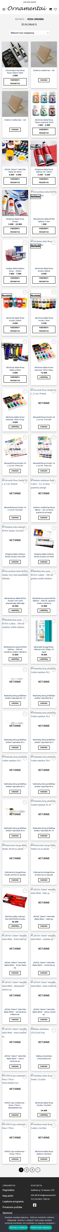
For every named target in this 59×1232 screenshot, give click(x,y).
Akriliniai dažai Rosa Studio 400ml (44, 269)
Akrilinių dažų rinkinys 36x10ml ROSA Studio (15, 917)
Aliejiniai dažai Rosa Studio (15, 220)
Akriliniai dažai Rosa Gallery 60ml (15, 368)
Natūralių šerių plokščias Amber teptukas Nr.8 (15, 829)
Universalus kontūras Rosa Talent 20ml (15, 71)
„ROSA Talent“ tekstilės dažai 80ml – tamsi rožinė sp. (43, 1011)
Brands (19, 19)
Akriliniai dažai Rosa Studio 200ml (15, 319)
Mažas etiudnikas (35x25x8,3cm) (44, 1057)
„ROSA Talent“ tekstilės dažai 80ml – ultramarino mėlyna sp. (15, 1011)
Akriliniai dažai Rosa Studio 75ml (44, 319)
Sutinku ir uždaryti (18, 1227)
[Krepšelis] (50, 9)
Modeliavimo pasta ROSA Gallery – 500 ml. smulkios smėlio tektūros (15, 649)
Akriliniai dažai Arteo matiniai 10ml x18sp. (44, 368)
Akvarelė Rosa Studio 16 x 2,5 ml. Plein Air (44, 464)
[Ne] (55, 1223)
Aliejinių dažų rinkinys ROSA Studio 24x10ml (15, 555)
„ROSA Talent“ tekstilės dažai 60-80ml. (15, 170)
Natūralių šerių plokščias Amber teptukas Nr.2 (44, 696)
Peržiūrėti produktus (15, 81)
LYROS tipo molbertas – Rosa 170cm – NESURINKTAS (15, 1105)
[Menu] (4, 9)
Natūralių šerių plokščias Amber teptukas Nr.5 (15, 785)
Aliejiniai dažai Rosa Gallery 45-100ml (44, 170)
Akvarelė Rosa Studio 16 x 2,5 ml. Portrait (15, 508)
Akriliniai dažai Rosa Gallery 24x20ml (44, 1152)
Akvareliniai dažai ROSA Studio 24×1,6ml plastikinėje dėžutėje (15, 600)
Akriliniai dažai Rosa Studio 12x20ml (44, 1104)
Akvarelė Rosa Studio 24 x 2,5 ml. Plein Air (15, 464)
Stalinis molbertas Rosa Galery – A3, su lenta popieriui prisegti (44, 509)
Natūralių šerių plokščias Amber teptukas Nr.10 (44, 829)
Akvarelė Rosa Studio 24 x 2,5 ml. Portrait (44, 418)
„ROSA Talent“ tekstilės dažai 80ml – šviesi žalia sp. (15, 965)
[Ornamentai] (27, 9)
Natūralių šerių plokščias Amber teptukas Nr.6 (44, 785)
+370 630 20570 (29, 2)
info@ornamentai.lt (48, 1195)
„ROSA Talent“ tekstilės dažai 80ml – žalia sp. (44, 917)
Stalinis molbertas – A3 (44, 70)
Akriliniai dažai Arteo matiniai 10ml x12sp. (15, 418)
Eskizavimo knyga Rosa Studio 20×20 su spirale (15, 873)
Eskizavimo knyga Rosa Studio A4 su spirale (44, 873)
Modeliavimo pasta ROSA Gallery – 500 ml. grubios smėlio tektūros (44, 600)
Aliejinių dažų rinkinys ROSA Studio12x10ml (44, 555)
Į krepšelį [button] (44, 377)
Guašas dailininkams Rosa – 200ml (15, 269)
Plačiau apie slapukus (41, 1227)
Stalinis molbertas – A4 (15, 120)
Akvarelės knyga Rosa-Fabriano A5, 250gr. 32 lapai (44, 649)
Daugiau (43, 80)
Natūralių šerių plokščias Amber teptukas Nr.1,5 (15, 696)
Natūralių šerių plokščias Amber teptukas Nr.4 (44, 740)
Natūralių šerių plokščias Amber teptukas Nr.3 (15, 740)
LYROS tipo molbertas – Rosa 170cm (15, 1152)
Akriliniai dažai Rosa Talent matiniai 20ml (44, 121)
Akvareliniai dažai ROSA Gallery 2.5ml (44, 220)
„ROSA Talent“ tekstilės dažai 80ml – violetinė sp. (43, 963)
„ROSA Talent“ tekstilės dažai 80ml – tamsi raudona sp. (15, 1058)
